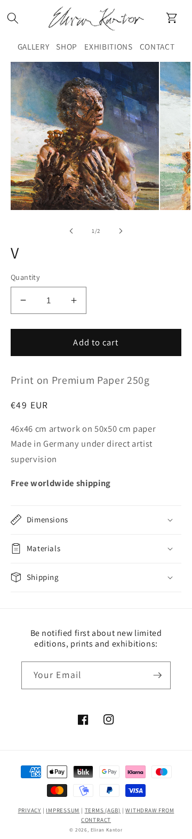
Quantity (26, 277)
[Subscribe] (157, 675)
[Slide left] (71, 231)
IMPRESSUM (62, 810)
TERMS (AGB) (103, 810)
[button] (13, 17)
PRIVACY (29, 810)
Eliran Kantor (107, 830)
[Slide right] (120, 231)
